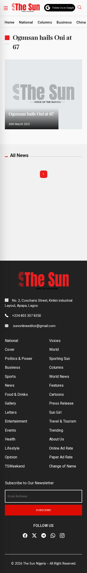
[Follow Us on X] (34, 536)
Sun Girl (55, 412)
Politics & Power (18, 358)
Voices (55, 340)
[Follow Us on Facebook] (25, 536)
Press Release (61, 403)
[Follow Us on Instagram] (62, 536)
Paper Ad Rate (61, 457)
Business (64, 22)
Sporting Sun (59, 358)
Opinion (11, 457)
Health (10, 439)
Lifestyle (12, 448)
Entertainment (16, 421)
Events (10, 430)
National (26, 22)
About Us (56, 439)
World (54, 349)
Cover (9, 349)
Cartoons (56, 394)
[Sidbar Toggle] (6, 8)
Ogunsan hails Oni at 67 (32, 114)
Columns (45, 22)
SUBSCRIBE (43, 510)
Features (56, 385)
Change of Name (62, 466)
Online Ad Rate (61, 448)
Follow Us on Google (63, 8)
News (9, 385)
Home (9, 22)
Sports (10, 376)
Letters (11, 412)
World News (59, 376)
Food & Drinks (16, 394)
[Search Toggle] (80, 7)
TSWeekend (15, 466)
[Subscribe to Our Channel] (43, 536)
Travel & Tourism (62, 421)
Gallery (10, 403)
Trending (56, 430)
